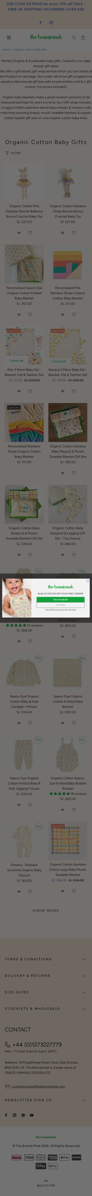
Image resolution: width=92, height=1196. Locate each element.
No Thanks (60, 605)
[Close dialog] (87, 580)
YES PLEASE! (60, 599)
